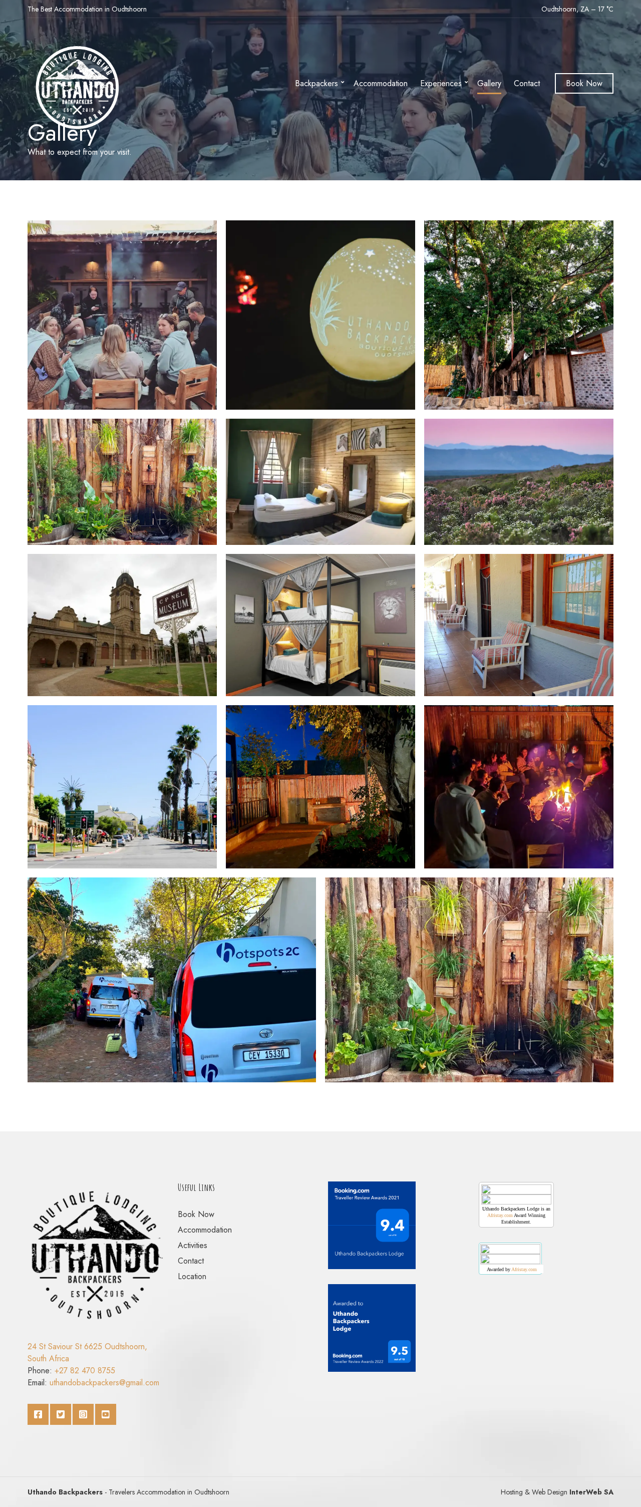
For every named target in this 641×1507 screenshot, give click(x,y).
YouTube (105, 1414)
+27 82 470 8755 (85, 1370)
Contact (527, 83)
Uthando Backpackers (65, 1492)
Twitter (60, 1414)
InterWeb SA (590, 1492)
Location (192, 1276)
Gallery (489, 83)
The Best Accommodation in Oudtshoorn (87, 9)
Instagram (83, 1414)
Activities (192, 1245)
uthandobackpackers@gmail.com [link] (104, 1382)
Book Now (584, 83)
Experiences (441, 83)
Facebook (38, 1414)
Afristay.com (500, 1215)
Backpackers (316, 83)
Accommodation (381, 83)
